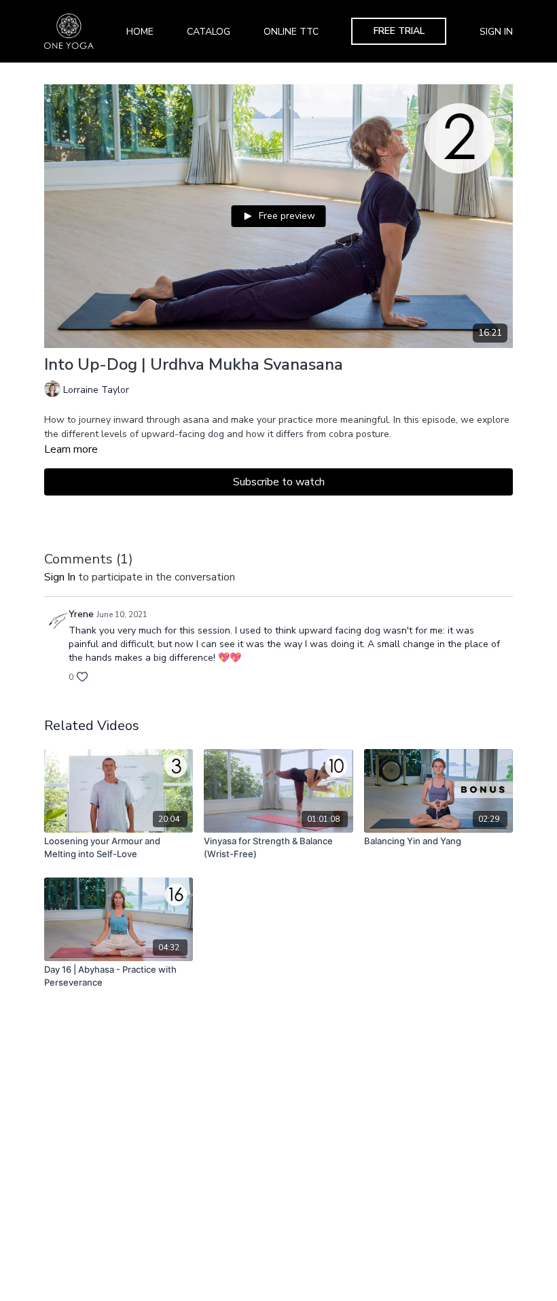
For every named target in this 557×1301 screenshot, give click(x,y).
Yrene (81, 614)
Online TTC (291, 31)
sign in (59, 577)
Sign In (496, 31)
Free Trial (399, 30)
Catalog (208, 31)
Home (140, 31)
